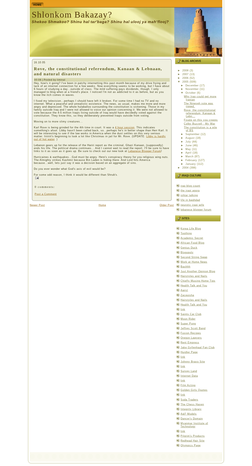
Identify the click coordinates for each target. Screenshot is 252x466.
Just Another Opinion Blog (198, 271)
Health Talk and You (194, 285)
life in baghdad (190, 200)
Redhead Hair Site (193, 440)
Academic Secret (192, 238)
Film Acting (188, 385)
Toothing (186, 233)
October (191, 92)
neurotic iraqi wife (192, 204)
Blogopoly (187, 252)
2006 (186, 77)
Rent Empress (190, 342)
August (190, 137)
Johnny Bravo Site (193, 361)
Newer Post (37, 205)
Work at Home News (194, 261)
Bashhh (185, 266)
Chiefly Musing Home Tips (198, 280)
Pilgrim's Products (193, 435)
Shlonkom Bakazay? (72, 15)
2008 (186, 70)
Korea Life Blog (191, 228)
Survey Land (189, 371)
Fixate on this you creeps (201, 119)
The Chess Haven (192, 404)
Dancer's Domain (192, 418)
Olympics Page (191, 445)
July (188, 141)
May (188, 149)
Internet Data (189, 375)
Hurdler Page (189, 352)
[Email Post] (36, 177)
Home (102, 205)
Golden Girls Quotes (194, 390)
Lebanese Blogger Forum (144, 151)
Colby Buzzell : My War (199, 123)
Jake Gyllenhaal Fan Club (198, 347)
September (193, 134)
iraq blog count (190, 185)
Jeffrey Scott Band (193, 328)
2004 (186, 167)
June (189, 145)
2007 (186, 74)
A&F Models (189, 413)
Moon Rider (188, 318)
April (189, 152)
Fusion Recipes (191, 333)
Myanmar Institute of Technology (194, 425)
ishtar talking (189, 195)
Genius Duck (189, 247)
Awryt (184, 290)
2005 (186, 81)
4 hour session (124, 127)
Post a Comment (46, 194)
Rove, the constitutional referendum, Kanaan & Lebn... (200, 113)
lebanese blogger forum (196, 209)
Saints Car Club (191, 314)
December (192, 85)
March (190, 156)
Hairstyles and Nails (194, 276)
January (191, 163)
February (191, 160)
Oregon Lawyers (191, 337)
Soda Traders (189, 399)
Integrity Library (191, 409)
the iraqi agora (190, 190)
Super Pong (188, 323)
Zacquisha (187, 295)
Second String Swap (194, 257)
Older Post (167, 205)
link (183, 309)
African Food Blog (192, 242)
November (192, 89)
